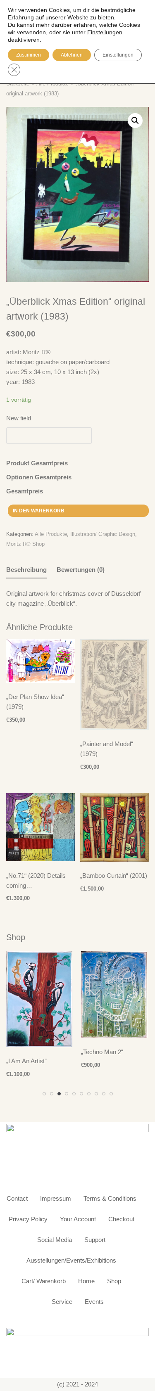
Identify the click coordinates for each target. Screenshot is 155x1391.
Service (62, 1301)
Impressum (55, 1198)
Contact (17, 1198)
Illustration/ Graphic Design (102, 534)
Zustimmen (28, 55)
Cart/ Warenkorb (43, 1280)
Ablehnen (72, 55)
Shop (114, 1280)
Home (86, 1280)
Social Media (54, 1239)
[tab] (26, 570)
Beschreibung (26, 569)
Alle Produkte (51, 534)
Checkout (121, 1219)
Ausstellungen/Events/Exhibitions (71, 1260)
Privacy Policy (28, 1219)
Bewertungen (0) (81, 569)
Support (94, 1239)
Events (94, 1301)
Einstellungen (118, 55)
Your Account (78, 1219)
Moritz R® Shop (25, 544)
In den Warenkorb (38, 511)
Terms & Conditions (109, 1198)
